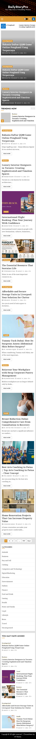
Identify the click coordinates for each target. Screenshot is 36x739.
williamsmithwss (8, 378)
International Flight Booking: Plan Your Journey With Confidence (17, 220)
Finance (5, 590)
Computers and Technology (12, 569)
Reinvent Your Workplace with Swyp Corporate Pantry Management (17, 372)
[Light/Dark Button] (26, 19)
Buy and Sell (6, 560)
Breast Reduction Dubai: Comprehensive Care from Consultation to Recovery (16, 421)
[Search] (30, 19)
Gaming (5, 598)
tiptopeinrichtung (9, 271)
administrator (8, 226)
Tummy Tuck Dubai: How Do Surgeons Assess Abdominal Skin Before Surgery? (17, 343)
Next (29, 541)
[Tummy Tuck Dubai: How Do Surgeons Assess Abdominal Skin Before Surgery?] (18, 326)
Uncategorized (7, 41)
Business (5, 89)
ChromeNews (28, 734)
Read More (6, 154)
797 (24, 541)
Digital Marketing (8, 573)
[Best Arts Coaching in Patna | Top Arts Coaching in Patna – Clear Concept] (18, 452)
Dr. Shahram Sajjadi (9, 349)
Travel (6, 212)
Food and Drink (7, 594)
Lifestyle (5, 615)
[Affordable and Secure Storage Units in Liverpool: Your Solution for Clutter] (18, 287)
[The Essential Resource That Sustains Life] (18, 250)
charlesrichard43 (9, 524)
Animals (5, 552)
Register (33, 19)
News (4, 619)
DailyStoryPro (18, 7)
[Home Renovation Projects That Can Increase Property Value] (18, 500)
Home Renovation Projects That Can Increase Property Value (17, 518)
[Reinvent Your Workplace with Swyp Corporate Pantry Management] (18, 365)
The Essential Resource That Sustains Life (22, 692)
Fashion (4, 586)
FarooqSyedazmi (9, 103)
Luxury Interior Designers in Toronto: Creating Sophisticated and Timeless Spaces (17, 96)
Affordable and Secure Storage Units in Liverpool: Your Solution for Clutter (17, 294)
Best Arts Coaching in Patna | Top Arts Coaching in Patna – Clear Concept (18, 470)
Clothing (5, 565)
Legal (4, 611)
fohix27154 (7, 53)
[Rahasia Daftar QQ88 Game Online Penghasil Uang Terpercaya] (18, 130)
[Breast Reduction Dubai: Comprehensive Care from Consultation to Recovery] (18, 404)
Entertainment (7, 581)
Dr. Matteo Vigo (8, 428)
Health (6, 335)
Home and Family (8, 607)
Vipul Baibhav (7, 476)
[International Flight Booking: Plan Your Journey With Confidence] (18, 202)
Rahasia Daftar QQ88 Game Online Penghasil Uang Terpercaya (17, 47)
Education (7, 462)
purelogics (6, 300)
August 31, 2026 (18, 53)
